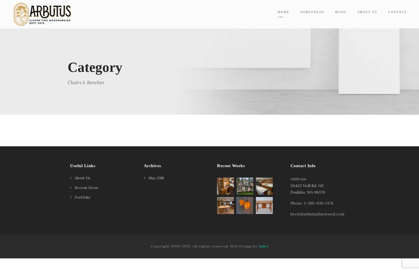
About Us (367, 12)
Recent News (86, 187)
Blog (340, 12)
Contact (397, 12)
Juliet (263, 246)
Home (284, 12)
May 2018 (156, 178)
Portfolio (312, 12)
